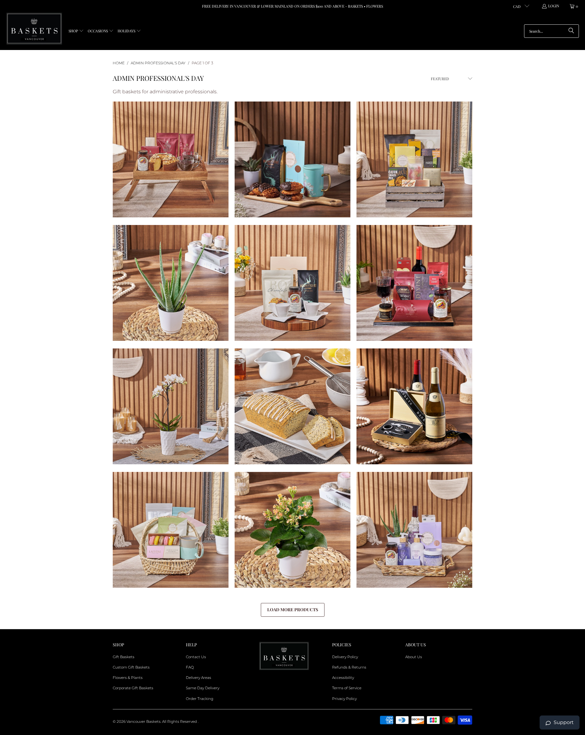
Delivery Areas (198, 677)
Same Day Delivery (202, 688)
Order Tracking (199, 698)
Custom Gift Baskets (131, 667)
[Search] (571, 31)
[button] (76, 31)
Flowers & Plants (128, 677)
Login (553, 5)
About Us (413, 657)
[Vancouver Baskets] (34, 28)
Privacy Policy (344, 698)
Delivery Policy (345, 657)
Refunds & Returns (349, 667)
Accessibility (343, 677)
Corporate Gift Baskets (133, 688)
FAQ (190, 667)
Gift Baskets (123, 657)
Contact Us (196, 657)
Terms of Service (346, 688)
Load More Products (292, 609)
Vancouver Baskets (143, 721)
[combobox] (551, 31)
